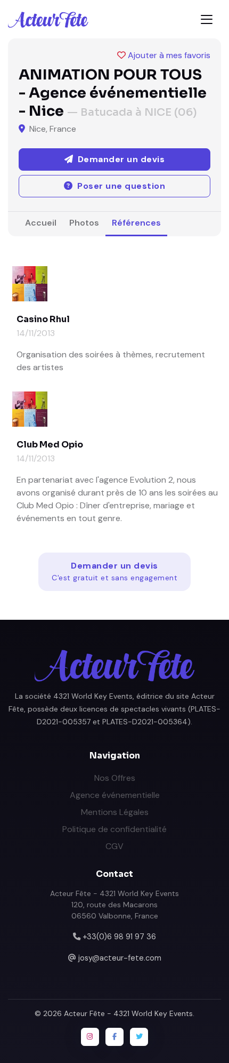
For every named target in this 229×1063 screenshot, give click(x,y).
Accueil (40, 222)
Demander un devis (114, 571)
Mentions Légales (115, 812)
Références (136, 222)
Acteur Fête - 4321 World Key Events (128, 1013)
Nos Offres (114, 778)
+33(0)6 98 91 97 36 (119, 936)
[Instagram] (90, 1037)
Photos (84, 222)
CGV (114, 846)
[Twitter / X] (139, 1037)
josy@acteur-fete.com (119, 958)
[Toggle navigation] (206, 19)
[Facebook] (114, 1037)
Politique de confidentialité (114, 829)
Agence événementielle (115, 795)
